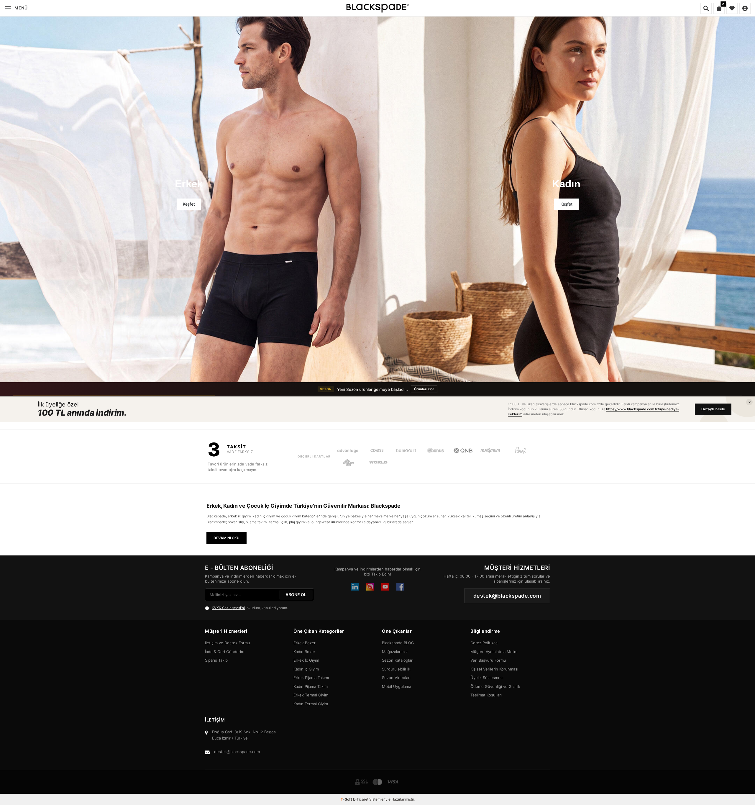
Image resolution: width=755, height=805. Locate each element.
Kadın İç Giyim (306, 669)
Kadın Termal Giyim (310, 703)
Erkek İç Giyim (306, 660)
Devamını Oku (226, 538)
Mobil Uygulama (396, 686)
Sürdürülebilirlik (396, 669)
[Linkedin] (355, 586)
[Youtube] (385, 586)
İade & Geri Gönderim (224, 651)
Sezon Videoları (396, 677)
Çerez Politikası (484, 642)
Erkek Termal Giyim (310, 695)
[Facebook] (400, 586)
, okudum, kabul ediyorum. (250, 608)
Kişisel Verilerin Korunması (494, 669)
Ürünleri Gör (438, 389)
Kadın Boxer (304, 651)
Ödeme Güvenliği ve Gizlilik (495, 686)
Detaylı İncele (713, 409)
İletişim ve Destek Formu (227, 642)
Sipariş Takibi (217, 660)
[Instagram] (370, 586)
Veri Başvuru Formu (488, 660)
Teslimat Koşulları (486, 695)
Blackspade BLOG (398, 642)
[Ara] (706, 8)
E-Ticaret (360, 799)
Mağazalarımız (395, 651)
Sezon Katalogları (397, 660)
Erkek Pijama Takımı (311, 677)
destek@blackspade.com (237, 751)
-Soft (347, 799)
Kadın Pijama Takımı (311, 686)
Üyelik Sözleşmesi (486, 677)
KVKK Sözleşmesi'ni (228, 608)
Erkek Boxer (304, 642)
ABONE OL (295, 594)
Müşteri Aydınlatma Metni (493, 651)
